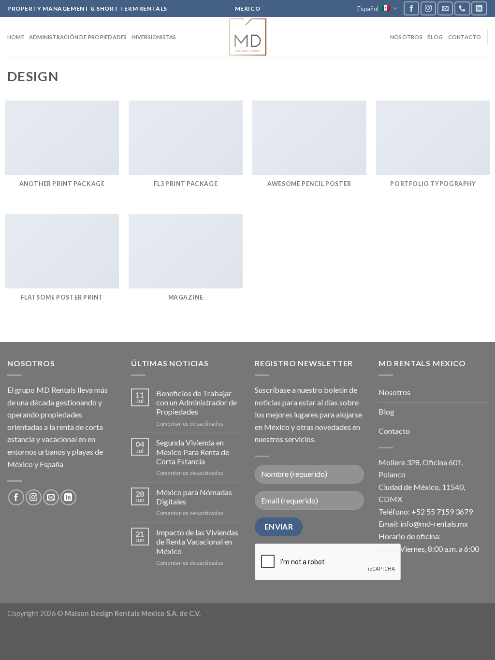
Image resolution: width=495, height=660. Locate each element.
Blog (435, 37)
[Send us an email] (445, 8)
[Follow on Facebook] (411, 8)
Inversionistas (153, 37)
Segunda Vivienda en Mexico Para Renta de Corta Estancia (192, 451)
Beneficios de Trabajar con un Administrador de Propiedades (196, 402)
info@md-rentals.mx (434, 523)
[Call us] (462, 8)
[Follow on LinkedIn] (479, 8)
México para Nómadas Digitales (194, 497)
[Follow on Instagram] (428, 8)
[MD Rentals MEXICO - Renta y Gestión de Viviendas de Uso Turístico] (247, 37)
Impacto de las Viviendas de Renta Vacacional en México (197, 541)
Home (15, 37)
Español (368, 9)
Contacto (464, 37)
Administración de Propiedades (78, 37)
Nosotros (406, 37)
